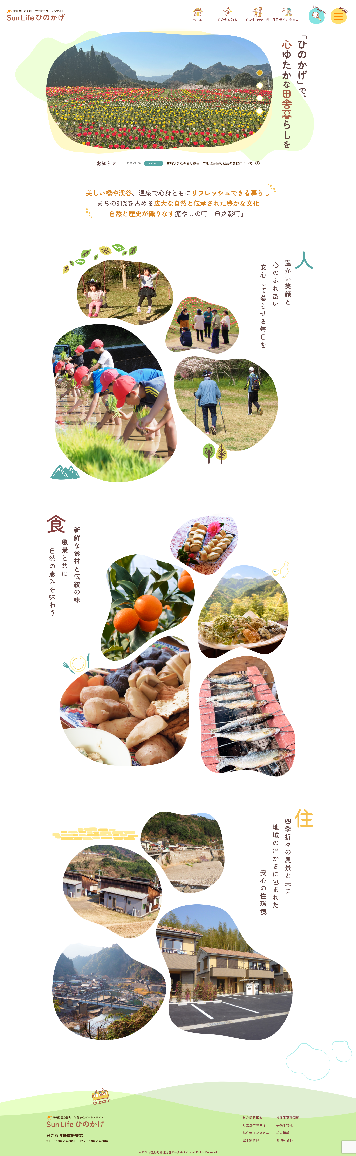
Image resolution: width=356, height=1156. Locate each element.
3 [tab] (259, 98)
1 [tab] (259, 72)
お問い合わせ (286, 1139)
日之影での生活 (254, 1124)
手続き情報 (284, 1124)
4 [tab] (259, 111)
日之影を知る (252, 1117)
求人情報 (282, 1132)
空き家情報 (251, 1139)
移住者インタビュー (257, 1132)
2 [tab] (259, 85)
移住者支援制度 (287, 1117)
